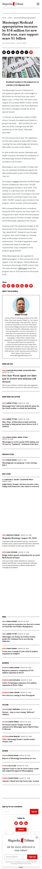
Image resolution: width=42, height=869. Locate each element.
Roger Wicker (13, 755)
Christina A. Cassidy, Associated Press (19, 479)
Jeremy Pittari (12, 403)
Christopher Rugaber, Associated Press (21, 370)
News (10, 18)
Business (5, 667)
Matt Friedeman (14, 709)
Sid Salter (12, 766)
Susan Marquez (14, 736)
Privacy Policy (27, 863)
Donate (21, 829)
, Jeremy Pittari (22, 437)
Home (4, 18)
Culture (5, 709)
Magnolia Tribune (13, 535)
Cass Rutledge (12, 552)
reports (16, 182)
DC (3, 479)
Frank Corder (12, 437)
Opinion (5, 755)
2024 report (22, 268)
